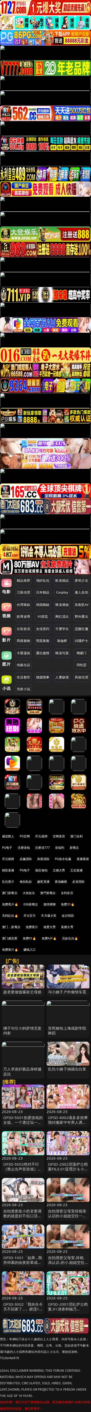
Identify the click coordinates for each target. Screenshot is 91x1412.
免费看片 (32, 927)
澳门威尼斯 (9, 938)
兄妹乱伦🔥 (70, 938)
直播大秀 (67, 927)
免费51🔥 (68, 904)
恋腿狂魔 (81, 629)
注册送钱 (24, 847)
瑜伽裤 (62, 640)
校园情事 (43, 677)
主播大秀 (59, 870)
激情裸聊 (49, 904)
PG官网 (25, 836)
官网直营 (59, 836)
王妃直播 (76, 870)
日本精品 (43, 592)
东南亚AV (81, 604)
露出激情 (43, 653)
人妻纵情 (62, 677)
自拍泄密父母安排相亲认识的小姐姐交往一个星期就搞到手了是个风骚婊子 (67, 1218)
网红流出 (62, 616)
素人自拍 (81, 592)
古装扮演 (23, 629)
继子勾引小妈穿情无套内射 (22, 1030)
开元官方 (30, 915)
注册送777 (42, 847)
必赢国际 (26, 859)
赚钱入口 (30, 949)
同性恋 (81, 665)
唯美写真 (62, 653)
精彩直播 (8, 870)
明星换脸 (43, 640)
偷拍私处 (26, 881)
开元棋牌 (41, 836)
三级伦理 (23, 592)
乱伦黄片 (8, 881)
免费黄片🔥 (10, 949)
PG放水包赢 (63, 859)
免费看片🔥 (10, 904)
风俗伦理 (81, 677)
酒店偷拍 (41, 870)
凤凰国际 (43, 859)
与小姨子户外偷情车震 (67, 991)
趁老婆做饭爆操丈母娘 (22, 991)
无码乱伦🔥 (10, 915)
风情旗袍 (23, 640)
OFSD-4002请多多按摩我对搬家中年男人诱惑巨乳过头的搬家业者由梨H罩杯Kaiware (68, 1125)
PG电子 (7, 847)
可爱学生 (62, 629)
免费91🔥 (29, 938)
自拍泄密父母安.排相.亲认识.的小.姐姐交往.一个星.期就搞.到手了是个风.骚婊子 (67, 1265)
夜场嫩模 (61, 881)
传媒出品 (23, 665)
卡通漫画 (23, 653)
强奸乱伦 (43, 580)
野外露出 (81, 616)
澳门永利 (76, 836)
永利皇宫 (67, 893)
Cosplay (62, 592)
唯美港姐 (62, 604)
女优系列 (43, 629)
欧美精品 (62, 580)
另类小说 (23, 689)
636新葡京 (31, 904)
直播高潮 (83, 859)
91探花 (43, 616)
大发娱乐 (29, 893)
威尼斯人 (8, 836)
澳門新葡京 (48, 893)
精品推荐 (23, 580)
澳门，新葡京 (11, 927)
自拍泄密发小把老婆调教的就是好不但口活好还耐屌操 (22, 1215)
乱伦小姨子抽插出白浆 (67, 1068)
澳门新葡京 (9, 893)
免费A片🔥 (49, 938)
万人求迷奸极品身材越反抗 (22, 1071)
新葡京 (74, 847)
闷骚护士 (81, 640)
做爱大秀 (49, 927)
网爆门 (81, 653)
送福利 (59, 847)
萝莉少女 (81, 580)
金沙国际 (68, 915)
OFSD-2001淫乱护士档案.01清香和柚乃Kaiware (68, 1309)
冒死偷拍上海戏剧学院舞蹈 (67, 1030)
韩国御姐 (43, 604)
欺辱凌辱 (23, 616)
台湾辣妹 (23, 604)
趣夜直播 (43, 881)
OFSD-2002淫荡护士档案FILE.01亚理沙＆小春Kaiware (68, 1169)
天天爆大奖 (48, 915)
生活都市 (23, 677)
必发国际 (78, 881)
